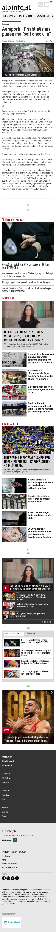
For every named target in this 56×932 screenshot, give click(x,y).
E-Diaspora (9, 16)
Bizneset (5, 807)
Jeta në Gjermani (8, 761)
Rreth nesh (6, 855)
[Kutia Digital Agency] (15, 840)
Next (51, 692)
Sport (4, 799)
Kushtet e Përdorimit (9, 867)
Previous (46, 692)
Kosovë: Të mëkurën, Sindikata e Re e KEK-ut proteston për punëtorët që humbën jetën (26, 289)
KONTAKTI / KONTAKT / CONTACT (14, 852)
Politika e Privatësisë (9, 863)
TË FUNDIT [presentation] (30, 633)
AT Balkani (5, 782)
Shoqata (5, 811)
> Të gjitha (47, 621)
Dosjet (4, 816)
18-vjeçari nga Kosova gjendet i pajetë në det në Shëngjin (26, 282)
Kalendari (5, 795)
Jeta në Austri (25, 16)
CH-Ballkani (6, 778)
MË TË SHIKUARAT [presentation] (13, 633)
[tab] (14, 634)
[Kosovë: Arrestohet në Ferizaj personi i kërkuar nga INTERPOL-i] (28, 240)
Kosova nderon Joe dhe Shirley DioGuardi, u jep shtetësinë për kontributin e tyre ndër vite (28, 274)
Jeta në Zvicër (7, 756)
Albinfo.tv (5, 790)
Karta (4, 859)
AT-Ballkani (43, 16)
